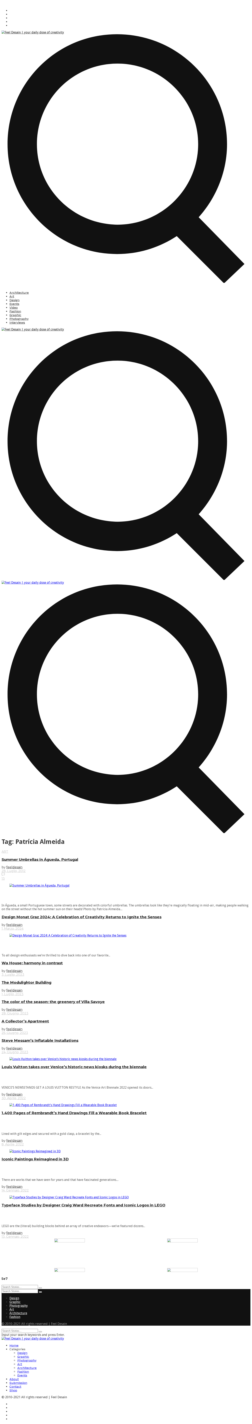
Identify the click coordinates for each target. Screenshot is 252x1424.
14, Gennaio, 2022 (15, 1190)
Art (11, 296)
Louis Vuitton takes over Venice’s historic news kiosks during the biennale (74, 1067)
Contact (15, 1386)
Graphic (15, 315)
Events (14, 304)
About (14, 1379)
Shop (13, 1390)
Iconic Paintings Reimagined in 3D (35, 1159)
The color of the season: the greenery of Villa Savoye (53, 1001)
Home (14, 1345)
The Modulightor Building (26, 982)
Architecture (19, 292)
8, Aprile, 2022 (13, 1144)
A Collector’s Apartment (25, 1021)
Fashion (15, 311)
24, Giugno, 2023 (15, 1052)
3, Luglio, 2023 (13, 974)
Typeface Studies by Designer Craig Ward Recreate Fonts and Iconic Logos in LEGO (83, 1205)
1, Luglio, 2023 (12, 994)
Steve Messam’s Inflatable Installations (40, 1040)
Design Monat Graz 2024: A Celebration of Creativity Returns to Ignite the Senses (81, 917)
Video (13, 307)
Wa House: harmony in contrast (32, 963)
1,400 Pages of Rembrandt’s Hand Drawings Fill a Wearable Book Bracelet (74, 1113)
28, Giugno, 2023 (15, 1013)
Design (14, 300)
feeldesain (14, 867)
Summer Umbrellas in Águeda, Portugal (40, 859)
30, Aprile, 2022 (14, 1098)
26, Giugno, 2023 (15, 1033)
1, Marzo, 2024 (12, 928)
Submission (18, 1383)
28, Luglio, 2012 (14, 871)
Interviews (17, 322)
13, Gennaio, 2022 (15, 1237)
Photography (19, 319)
